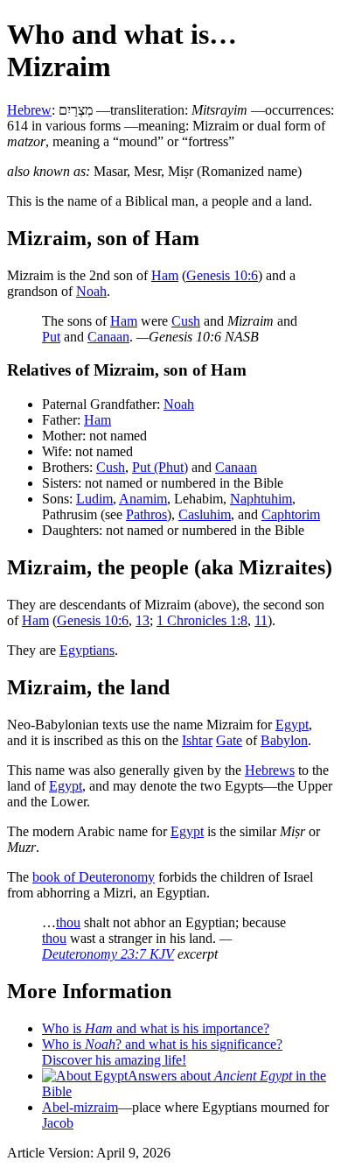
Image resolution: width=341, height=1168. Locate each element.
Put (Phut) (160, 467)
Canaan (108, 336)
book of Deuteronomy (93, 876)
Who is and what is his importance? (155, 1028)
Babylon (284, 740)
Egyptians (87, 650)
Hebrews (270, 770)
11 (261, 620)
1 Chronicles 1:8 (202, 620)
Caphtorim (290, 514)
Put (51, 336)
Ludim (94, 498)
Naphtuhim (261, 498)
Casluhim (204, 514)
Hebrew (29, 109)
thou (68, 922)
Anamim (143, 498)
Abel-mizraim (80, 1107)
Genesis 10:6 (222, 275)
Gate (229, 740)
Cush (185, 320)
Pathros (146, 514)
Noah (91, 291)
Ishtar (197, 740)
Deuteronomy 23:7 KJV (108, 953)
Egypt (292, 724)
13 (143, 620)
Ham (164, 275)
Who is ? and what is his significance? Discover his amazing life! (162, 1052)
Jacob (57, 1122)
